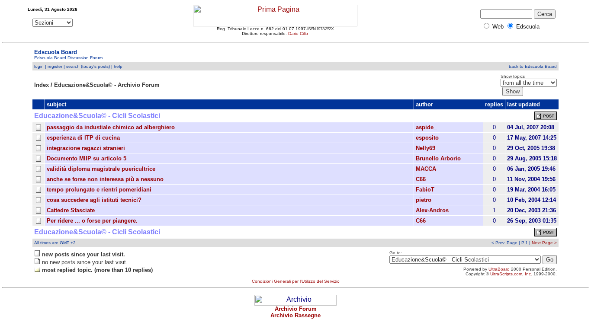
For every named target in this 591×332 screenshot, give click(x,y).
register (55, 66)
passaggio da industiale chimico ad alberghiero (111, 127)
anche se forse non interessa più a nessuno (105, 179)
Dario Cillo (298, 33)
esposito (427, 137)
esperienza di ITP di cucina (83, 137)
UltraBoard (499, 269)
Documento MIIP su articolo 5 (86, 158)
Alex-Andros (432, 210)
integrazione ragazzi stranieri (86, 148)
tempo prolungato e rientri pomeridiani (99, 189)
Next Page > (544, 242)
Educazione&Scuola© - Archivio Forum (107, 85)
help (118, 66)
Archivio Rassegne (295, 315)
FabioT (425, 189)
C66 (421, 179)
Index (41, 85)
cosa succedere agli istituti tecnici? (94, 200)
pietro (423, 200)
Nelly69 (425, 148)
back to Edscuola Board (533, 66)
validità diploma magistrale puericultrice (101, 169)
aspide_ (426, 127)
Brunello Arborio (438, 158)
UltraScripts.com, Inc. (511, 273)
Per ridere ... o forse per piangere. (92, 220)
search (73, 66)
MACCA (426, 169)
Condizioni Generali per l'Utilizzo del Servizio (296, 281)
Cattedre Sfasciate (71, 210)
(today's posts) (95, 66)
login (39, 66)
